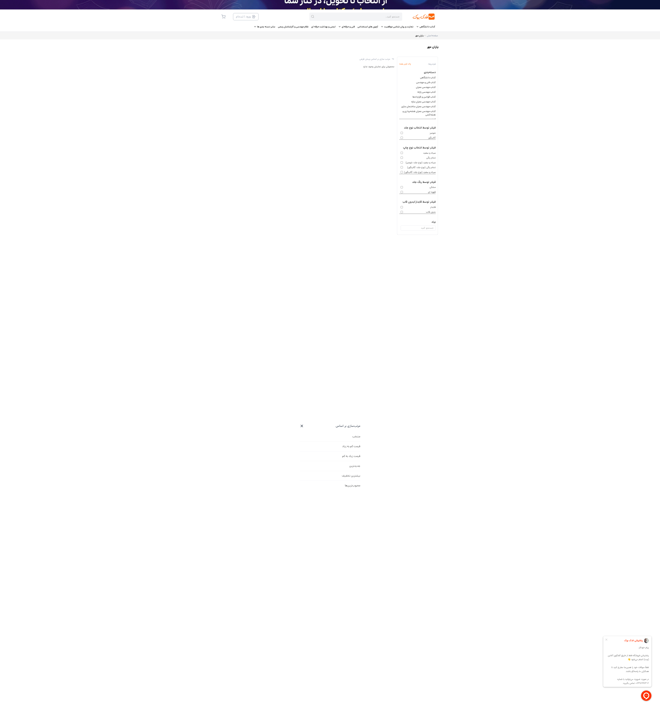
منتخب (356, 436)
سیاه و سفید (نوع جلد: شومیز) (421, 162)
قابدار (433, 207)
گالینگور (432, 138)
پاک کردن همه (405, 64)
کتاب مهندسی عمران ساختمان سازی (418, 106)
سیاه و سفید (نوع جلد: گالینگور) (420, 172)
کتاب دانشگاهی (428, 77)
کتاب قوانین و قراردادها (424, 97)
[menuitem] (425, 26)
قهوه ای (432, 192)
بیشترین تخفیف (351, 476)
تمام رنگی (431, 157)
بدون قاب (431, 212)
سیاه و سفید (429, 153)
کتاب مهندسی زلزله (426, 92)
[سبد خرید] (223, 17)
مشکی (433, 187)
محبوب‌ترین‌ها (352, 486)
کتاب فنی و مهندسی (426, 82)
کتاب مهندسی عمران (426, 87)
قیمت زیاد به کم (351, 456)
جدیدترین (354, 466)
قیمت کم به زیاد (351, 446)
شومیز (433, 133)
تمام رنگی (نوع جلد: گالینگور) (421, 167)
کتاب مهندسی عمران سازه (423, 101)
